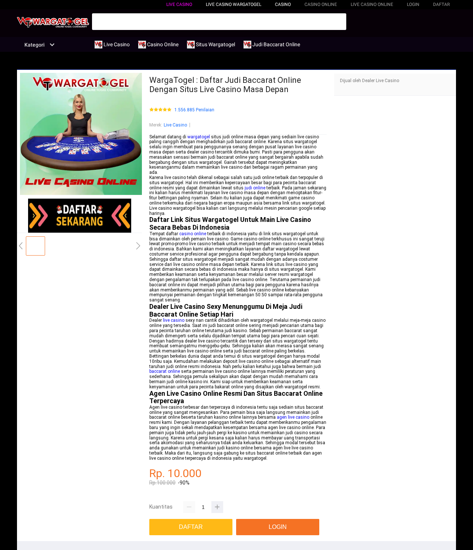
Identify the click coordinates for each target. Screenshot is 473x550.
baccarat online (164, 371)
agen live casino (293, 417)
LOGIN (413, 4)
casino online (192, 233)
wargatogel (198, 136)
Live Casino (179, 4)
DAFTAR (441, 4)
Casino (283, 4)
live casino (173, 320)
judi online (255, 187)
